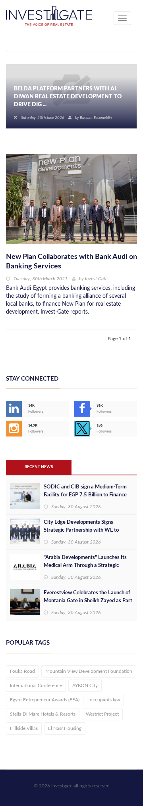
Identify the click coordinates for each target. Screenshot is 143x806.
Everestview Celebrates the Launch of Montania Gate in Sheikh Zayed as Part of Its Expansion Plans (88, 600)
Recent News (39, 467)
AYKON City (85, 685)
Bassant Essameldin (96, 118)
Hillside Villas (24, 728)
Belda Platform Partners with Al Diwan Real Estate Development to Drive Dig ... (68, 96)
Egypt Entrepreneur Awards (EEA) (44, 699)
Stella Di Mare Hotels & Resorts (42, 714)
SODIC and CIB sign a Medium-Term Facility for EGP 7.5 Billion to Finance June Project (85, 494)
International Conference (36, 685)
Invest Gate (96, 278)
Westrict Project (102, 714)
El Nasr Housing (64, 728)
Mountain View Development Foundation (88, 671)
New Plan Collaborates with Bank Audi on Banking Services (71, 261)
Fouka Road (22, 671)
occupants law (105, 699)
